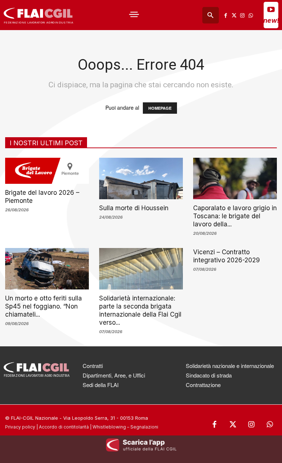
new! (271, 20)
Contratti (93, 365)
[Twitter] (234, 15)
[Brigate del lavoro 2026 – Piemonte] (47, 170)
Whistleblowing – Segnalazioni (125, 427)
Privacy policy (20, 427)
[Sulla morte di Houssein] (141, 178)
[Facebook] (226, 15)
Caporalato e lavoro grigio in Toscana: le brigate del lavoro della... (235, 216)
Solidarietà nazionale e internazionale (230, 365)
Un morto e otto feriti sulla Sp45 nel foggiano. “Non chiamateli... (43, 306)
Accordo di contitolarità (64, 427)
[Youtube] (271, 9)
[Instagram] (242, 15)
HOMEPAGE (159, 108)
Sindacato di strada (209, 375)
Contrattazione (203, 385)
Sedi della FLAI (101, 385)
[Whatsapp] (250, 15)
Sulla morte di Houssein (134, 208)
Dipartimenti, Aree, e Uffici (114, 375)
